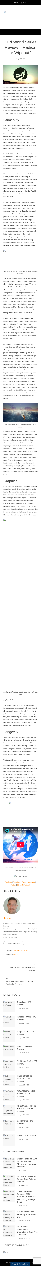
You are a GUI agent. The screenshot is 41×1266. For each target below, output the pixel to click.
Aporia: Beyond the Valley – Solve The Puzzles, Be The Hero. (19, 981)
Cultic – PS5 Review (26, 1136)
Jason (7, 918)
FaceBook (16, 882)
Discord (20, 885)
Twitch (13, 885)
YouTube (8, 882)
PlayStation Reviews (20, 950)
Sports (15, 954)
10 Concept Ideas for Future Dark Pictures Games (26, 1179)
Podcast (27, 885)
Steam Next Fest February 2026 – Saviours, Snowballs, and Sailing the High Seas (26, 1196)
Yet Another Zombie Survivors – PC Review (26, 1093)
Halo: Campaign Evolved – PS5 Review (24, 1078)
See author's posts (13, 943)
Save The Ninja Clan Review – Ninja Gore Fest (22, 967)
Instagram (31, 882)
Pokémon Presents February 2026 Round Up (27, 1214)
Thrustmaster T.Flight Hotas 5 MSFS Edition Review (27, 1108)
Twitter (24, 882)
